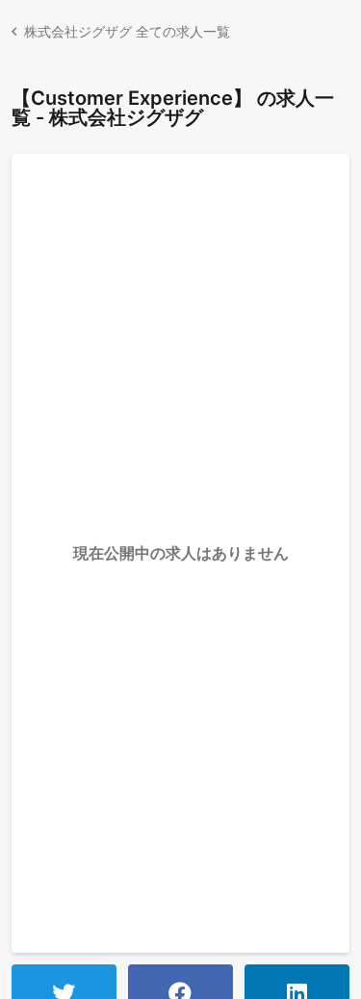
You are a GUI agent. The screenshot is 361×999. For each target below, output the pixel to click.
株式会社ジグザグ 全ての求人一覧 (127, 31)
